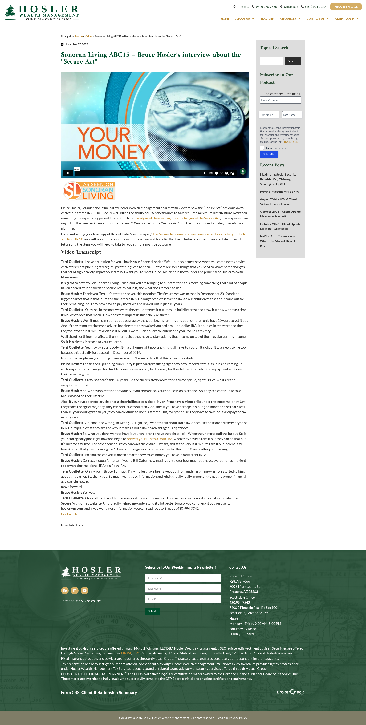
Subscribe (269, 154)
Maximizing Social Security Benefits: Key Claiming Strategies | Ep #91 (278, 179)
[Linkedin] (75, 590)
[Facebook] (65, 590)
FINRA (126, 653)
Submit (152, 611)
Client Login (344, 18)
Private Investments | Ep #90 (279, 191)
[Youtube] (84, 590)
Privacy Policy (290, 141)
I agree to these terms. (279, 147)
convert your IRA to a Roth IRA (149, 439)
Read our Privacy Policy (231, 717)
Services (267, 18)
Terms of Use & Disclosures (81, 601)
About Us (242, 18)
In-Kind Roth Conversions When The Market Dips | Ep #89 (278, 241)
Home (225, 18)
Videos (89, 36)
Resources (288, 18)
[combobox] (271, 61)
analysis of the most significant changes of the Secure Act (178, 218)
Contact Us (315, 18)
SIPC (136, 653)
